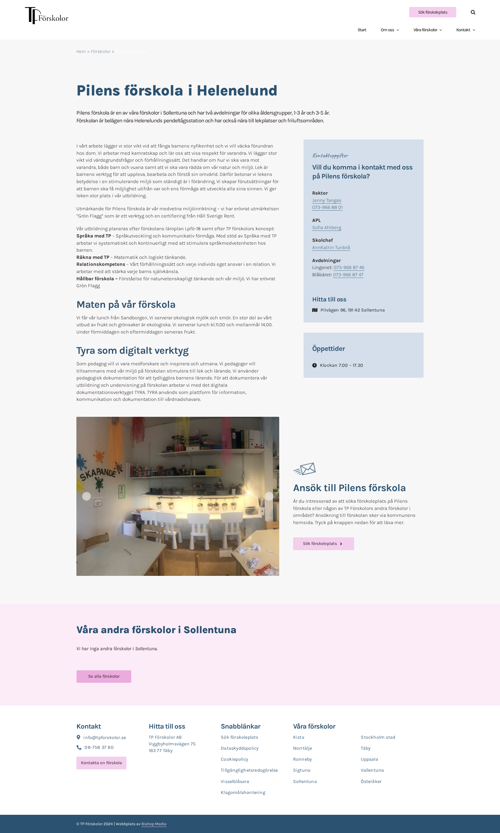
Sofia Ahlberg (326, 227)
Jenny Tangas (326, 200)
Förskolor (101, 51)
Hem (81, 51)
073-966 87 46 (349, 267)
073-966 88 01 (327, 207)
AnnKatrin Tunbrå (331, 247)
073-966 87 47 (348, 274)
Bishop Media (153, 823)
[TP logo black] (46, 9)
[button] (465, 12)
